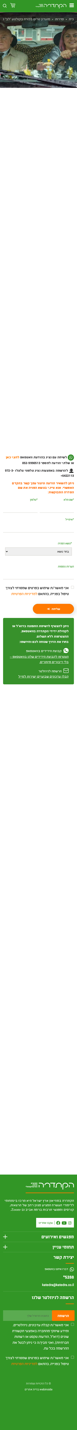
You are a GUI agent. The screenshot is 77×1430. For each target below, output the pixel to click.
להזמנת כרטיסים (38, 137)
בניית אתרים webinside (38, 1389)
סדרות (59, 19)
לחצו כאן (46, 463)
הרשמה (63, 1315)
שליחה (56, 609)
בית (71, 19)
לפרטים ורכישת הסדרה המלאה (38, 997)
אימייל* (69, 519)
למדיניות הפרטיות (24, 593)
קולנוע (49, 114)
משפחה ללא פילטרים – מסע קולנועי (42, 1102)
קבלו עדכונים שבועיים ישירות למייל (43, 676)
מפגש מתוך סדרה (33, 114)
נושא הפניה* (65, 543)
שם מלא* (69, 499)
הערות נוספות (66, 566)
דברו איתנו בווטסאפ (57, 1269)
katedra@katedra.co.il (58, 1284)
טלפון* (34, 499)
